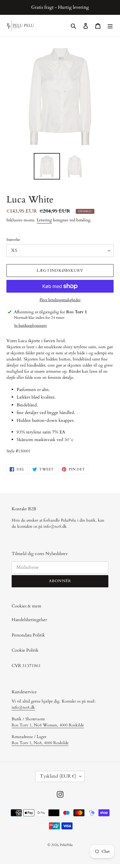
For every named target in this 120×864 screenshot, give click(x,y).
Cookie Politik (25, 650)
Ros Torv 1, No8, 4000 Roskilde (40, 743)
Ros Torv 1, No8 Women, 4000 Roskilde (48, 725)
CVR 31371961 (26, 666)
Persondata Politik (28, 635)
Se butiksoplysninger (30, 325)
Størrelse (13, 239)
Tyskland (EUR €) (58, 776)
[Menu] (110, 25)
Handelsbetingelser (29, 620)
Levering (44, 220)
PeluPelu (66, 844)
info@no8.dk (23, 707)
